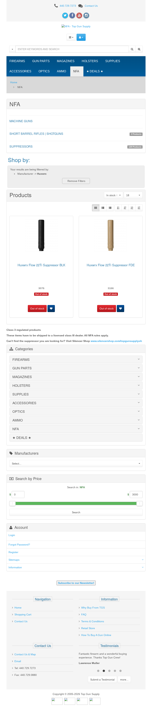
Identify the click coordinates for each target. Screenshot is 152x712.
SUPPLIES (112, 61)
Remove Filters (76, 180)
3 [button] (109, 670)
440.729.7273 (68, 5)
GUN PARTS (41, 61)
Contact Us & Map (25, 654)
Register (13, 552)
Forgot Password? (19, 544)
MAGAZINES (66, 61)
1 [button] (98, 670)
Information (15, 567)
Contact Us (91, 5)
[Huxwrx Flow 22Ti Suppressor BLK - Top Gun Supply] (41, 236)
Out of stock (37, 308)
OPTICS (44, 71)
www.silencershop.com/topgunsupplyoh (116, 340)
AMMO (61, 71)
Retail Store (88, 628)
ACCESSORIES (20, 71)
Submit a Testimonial (102, 679)
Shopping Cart (22, 614)
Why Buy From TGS (93, 607)
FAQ (83, 614)
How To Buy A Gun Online (96, 635)
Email (17, 661)
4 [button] (115, 670)
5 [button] (120, 670)
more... (124, 679)
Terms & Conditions (92, 621)
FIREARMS (17, 61)
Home (13, 82)
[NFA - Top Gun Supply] (76, 26)
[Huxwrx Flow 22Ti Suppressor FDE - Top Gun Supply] (110, 236)
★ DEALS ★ (94, 71)
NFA (76, 71)
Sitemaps (14, 559)
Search (76, 512)
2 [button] (104, 670)
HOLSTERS (90, 61)
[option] (109, 659)
